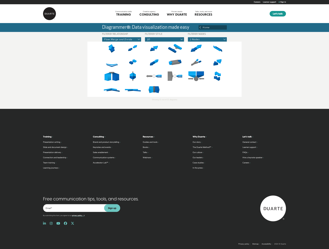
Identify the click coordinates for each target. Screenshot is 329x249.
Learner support (269, 2)
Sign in (283, 2)
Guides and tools (150, 142)
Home (206, 27)
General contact (249, 142)
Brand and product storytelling (106, 142)
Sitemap (255, 244)
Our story (197, 142)
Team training (49, 163)
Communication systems (103, 157)
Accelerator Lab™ (100, 163)
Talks (145, 152)
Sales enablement (100, 152)
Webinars (147, 157)
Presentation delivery (52, 152)
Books (145, 147)
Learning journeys (50, 168)
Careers (257, 2)
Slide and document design (55, 147)
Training (47, 136)
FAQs (245, 152)
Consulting (98, 136)
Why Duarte (199, 136)
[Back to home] (273, 208)
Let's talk (278, 13)
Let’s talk (247, 136)
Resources (148, 136)
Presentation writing (51, 142)
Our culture (197, 152)
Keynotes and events (102, 147)
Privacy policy (243, 244)
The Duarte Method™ (202, 147)
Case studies (198, 163)
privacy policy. (78, 215)
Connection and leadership (54, 157)
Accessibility (266, 244)
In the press (198, 168)
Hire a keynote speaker (252, 157)
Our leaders (198, 157)
